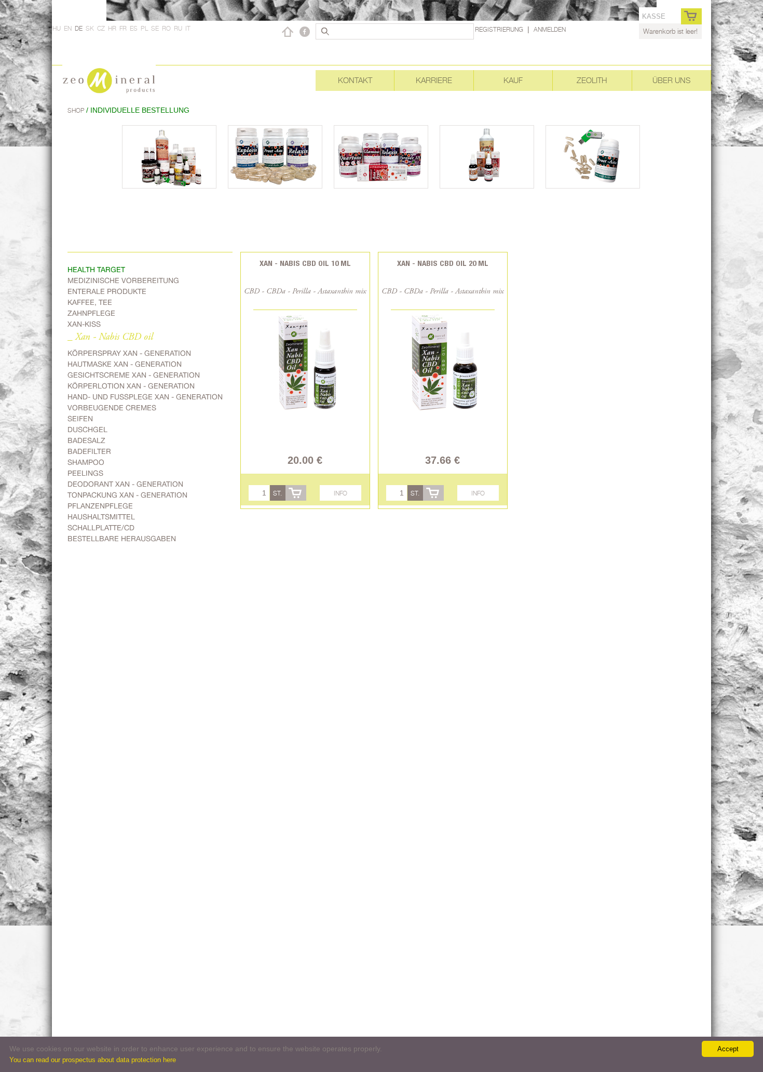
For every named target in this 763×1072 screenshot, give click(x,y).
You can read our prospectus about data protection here (92, 1060)
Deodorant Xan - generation (125, 484)
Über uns (671, 80)
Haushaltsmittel (101, 517)
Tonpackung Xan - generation (127, 495)
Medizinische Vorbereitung (123, 280)
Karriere (434, 80)
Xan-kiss (84, 324)
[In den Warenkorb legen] (295, 493)
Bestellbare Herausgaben (121, 538)
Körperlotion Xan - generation (131, 386)
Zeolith (592, 80)
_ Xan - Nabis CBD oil (110, 337)
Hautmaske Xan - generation (124, 364)
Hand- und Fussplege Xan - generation (145, 397)
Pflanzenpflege (100, 506)
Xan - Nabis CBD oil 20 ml (442, 263)
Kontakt (355, 80)
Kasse (653, 16)
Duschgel (87, 429)
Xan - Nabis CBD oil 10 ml (305, 263)
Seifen (80, 418)
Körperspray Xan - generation (129, 353)
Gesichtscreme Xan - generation (133, 375)
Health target (96, 269)
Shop (76, 110)
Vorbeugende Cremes (111, 408)
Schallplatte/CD (100, 528)
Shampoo (85, 462)
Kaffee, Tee (89, 302)
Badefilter (89, 451)
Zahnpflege (91, 313)
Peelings (85, 473)
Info (340, 493)
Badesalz (86, 440)
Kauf (513, 80)
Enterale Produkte (106, 291)
